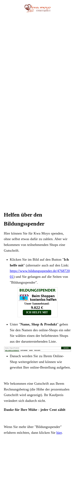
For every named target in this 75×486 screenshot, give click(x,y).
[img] (37, 8)
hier (59, 433)
